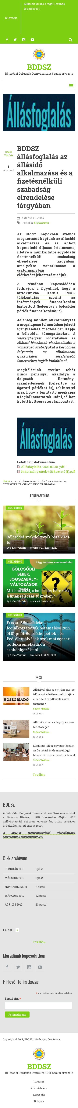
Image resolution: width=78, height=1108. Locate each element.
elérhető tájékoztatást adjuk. (42, 272)
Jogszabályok (15, 508)
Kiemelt (11, 18)
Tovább (38, 775)
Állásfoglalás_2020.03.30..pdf (42, 467)
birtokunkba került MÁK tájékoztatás (46, 295)
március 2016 (14, 878)
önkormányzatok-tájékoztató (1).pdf (48, 471)
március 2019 (14, 895)
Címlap (6, 481)
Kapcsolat (39, 1094)
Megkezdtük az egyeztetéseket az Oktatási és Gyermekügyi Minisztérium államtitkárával (54, 750)
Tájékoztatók (42, 222)
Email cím (13, 998)
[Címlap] (39, 54)
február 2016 (14, 869)
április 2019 (13, 904)
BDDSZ (39, 67)
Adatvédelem (39, 1088)
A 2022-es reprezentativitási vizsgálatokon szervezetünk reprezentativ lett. (39, 835)
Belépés (39, 1101)
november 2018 (16, 887)
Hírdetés (39, 1081)
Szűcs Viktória (18, 547)
